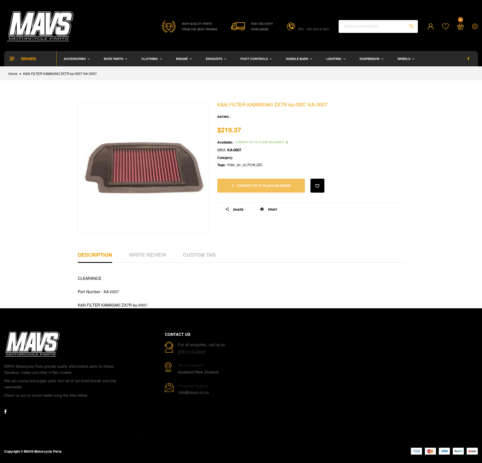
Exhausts (214, 59)
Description (95, 254)
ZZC (259, 164)
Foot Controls (254, 59)
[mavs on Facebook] (468, 59)
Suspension (370, 59)
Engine (182, 59)
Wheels (404, 59)
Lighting (334, 59)
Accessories (75, 59)
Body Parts (114, 59)
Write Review (147, 254)
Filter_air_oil (236, 164)
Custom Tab (199, 254)
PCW (251, 164)
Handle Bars (297, 59)
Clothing (150, 59)
